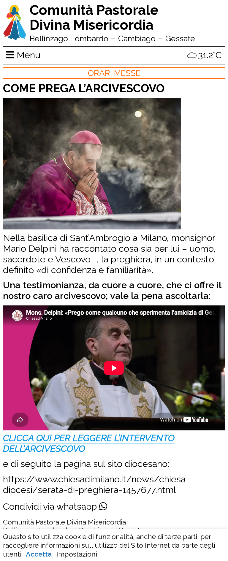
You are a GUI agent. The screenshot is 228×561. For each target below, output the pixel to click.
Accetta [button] (39, 554)
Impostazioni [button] (76, 554)
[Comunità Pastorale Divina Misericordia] (15, 37)
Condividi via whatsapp (51, 506)
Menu (27, 55)
